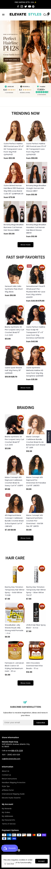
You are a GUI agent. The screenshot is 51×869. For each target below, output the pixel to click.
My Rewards (7, 808)
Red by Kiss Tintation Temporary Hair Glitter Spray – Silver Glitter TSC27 (36, 591)
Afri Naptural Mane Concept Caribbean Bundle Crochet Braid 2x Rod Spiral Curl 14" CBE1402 (14, 520)
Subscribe (40, 722)
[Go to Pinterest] (33, 6)
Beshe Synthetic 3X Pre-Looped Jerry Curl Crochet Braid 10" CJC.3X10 (14, 331)
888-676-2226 (17, 751)
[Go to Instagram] (21, 6)
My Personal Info (8, 820)
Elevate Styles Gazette (11, 798)
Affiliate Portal (8, 790)
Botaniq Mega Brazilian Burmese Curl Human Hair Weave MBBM (14, 227)
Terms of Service (9, 824)
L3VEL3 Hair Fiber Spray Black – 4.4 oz (36, 626)
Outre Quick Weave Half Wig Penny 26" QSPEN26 (13, 370)
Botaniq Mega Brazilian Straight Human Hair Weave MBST (36, 188)
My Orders (6, 812)
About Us (5, 771)
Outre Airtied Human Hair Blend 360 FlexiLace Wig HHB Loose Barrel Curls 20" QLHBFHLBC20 (14, 189)
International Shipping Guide (13, 794)
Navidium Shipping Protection (13, 782)
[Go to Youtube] (29, 6)
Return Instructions (9, 779)
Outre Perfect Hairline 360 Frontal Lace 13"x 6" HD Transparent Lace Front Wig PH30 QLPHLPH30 (36, 149)
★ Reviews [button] (49, 436)
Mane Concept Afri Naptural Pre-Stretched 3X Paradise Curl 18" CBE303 (36, 481)
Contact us (6, 775)
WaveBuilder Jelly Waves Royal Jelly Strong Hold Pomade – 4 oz (14, 629)
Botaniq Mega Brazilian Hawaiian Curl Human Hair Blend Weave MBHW (36, 228)
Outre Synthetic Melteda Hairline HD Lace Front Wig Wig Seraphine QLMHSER (34, 371)
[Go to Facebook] (18, 6)
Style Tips (6, 786)
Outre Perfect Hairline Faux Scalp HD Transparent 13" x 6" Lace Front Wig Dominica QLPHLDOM (35, 332)
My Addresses (7, 816)
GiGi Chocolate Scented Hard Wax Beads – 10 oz (34, 666)
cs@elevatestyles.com (11, 759)
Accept (41, 861)
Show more (25, 244)
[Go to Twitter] (25, 6)
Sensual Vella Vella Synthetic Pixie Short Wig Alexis (14, 289)
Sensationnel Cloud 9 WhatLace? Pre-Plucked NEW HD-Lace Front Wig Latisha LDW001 (35, 291)
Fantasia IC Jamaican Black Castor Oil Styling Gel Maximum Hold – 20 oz (14, 667)
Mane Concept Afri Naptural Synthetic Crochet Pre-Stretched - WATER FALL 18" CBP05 (34, 520)
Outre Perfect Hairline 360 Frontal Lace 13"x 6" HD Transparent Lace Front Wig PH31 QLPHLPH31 (14, 149)
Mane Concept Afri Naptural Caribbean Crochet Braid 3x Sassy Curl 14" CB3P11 (14, 481)
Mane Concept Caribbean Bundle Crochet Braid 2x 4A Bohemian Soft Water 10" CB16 (35, 442)
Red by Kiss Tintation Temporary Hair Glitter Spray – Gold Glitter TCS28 (14, 591)
